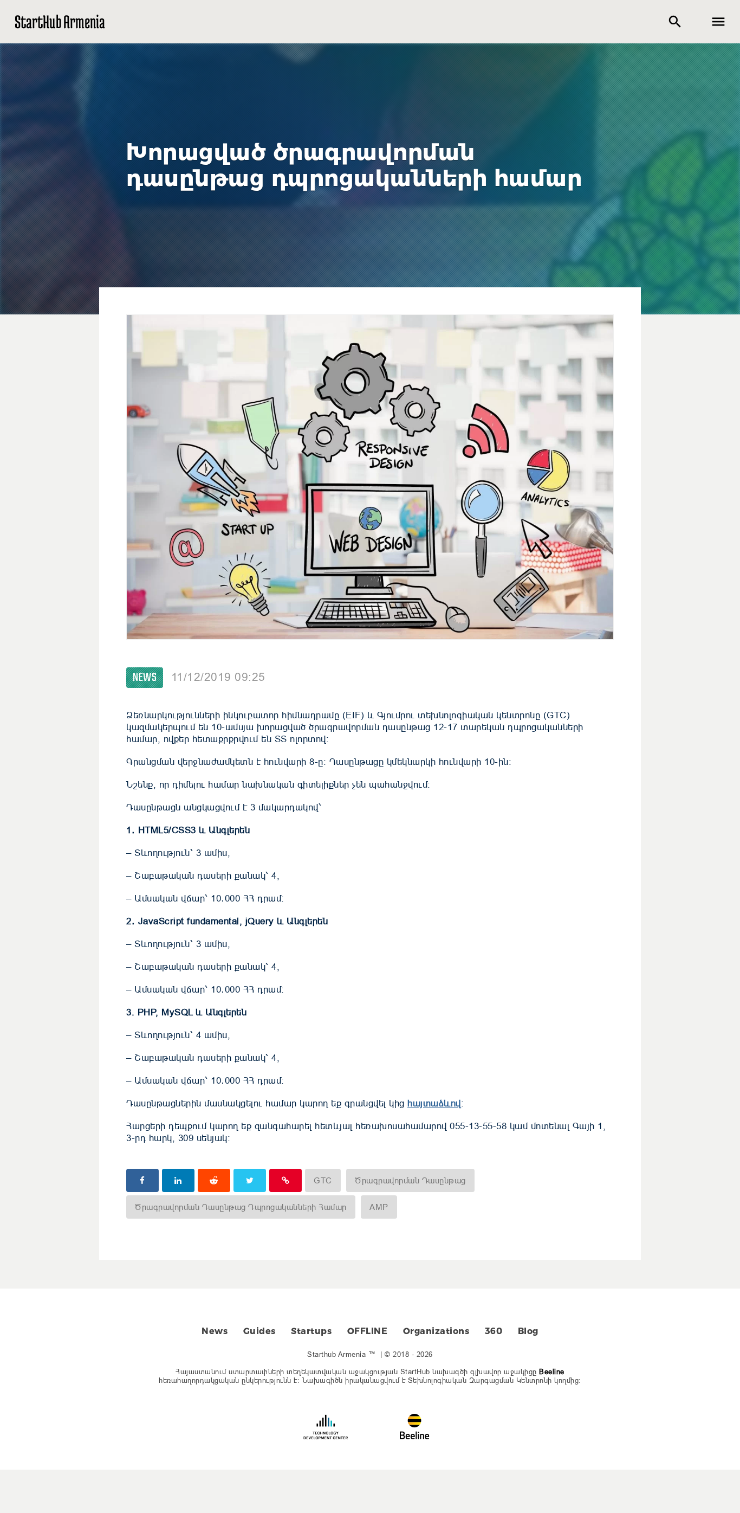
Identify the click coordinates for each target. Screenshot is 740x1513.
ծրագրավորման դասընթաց (410, 1180)
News (145, 677)
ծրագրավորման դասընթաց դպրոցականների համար (241, 1207)
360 (494, 1331)
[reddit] (214, 1180)
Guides (259, 1331)
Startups (311, 1331)
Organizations (436, 1331)
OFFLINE (367, 1331)
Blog (528, 1331)
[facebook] (142, 1180)
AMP (378, 1207)
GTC (323, 1180)
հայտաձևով (434, 1103)
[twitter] (249, 1180)
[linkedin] (178, 1180)
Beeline (551, 1371)
